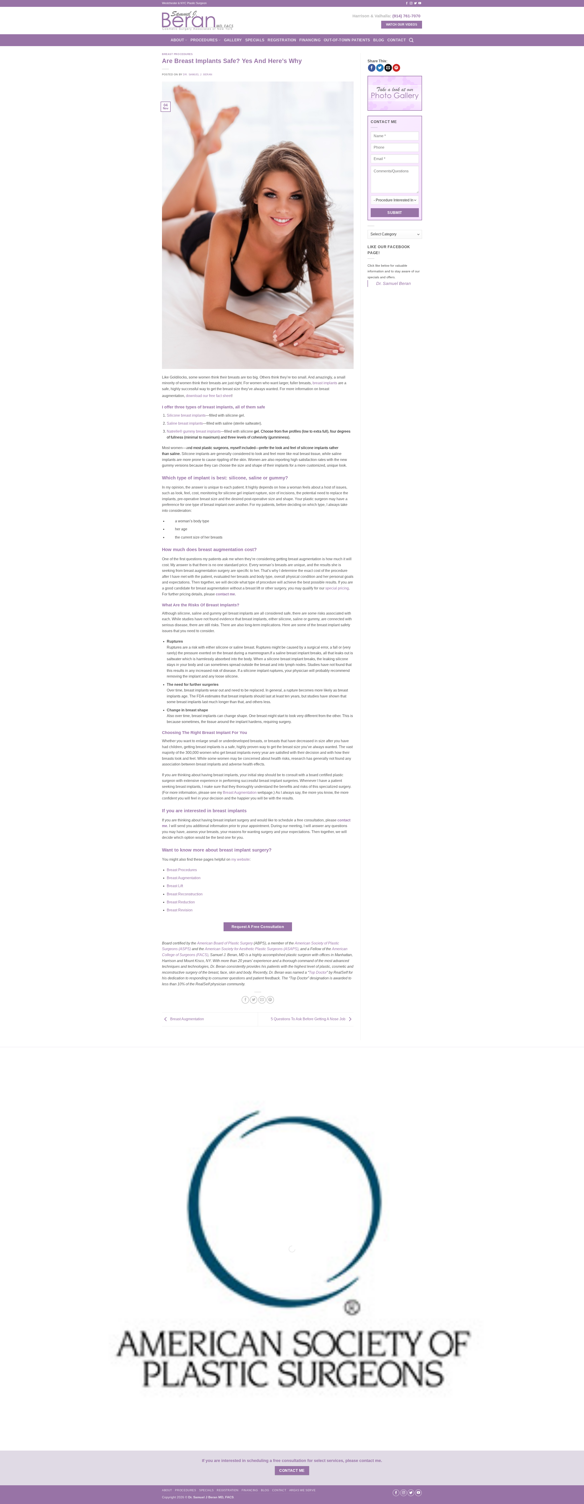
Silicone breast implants (186, 415)
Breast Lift (175, 886)
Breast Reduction (181, 902)
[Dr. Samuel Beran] (197, 20)
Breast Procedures (177, 54)
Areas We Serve (302, 1490)
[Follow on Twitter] (415, 3)
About (177, 40)
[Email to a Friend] (262, 1000)
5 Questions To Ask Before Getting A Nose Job (308, 1019)
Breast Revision (180, 910)
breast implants (325, 383)
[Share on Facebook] (245, 1000)
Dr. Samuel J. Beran (197, 74)
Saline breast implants (185, 423)
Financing (310, 40)
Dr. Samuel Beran (393, 283)
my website (240, 859)
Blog (378, 40)
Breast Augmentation (240, 792)
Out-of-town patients (347, 40)
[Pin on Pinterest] (270, 1000)
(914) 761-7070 (406, 15)
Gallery (233, 40)
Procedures (204, 40)
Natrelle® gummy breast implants (194, 431)
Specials (255, 40)
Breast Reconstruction (185, 894)
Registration (282, 40)
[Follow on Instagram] (411, 3)
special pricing (337, 588)
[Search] (411, 40)
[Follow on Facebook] (406, 3)
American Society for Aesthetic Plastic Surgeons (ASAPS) (251, 949)
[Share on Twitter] (253, 1000)
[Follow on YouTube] (419, 3)
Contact (396, 40)
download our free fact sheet (209, 396)
